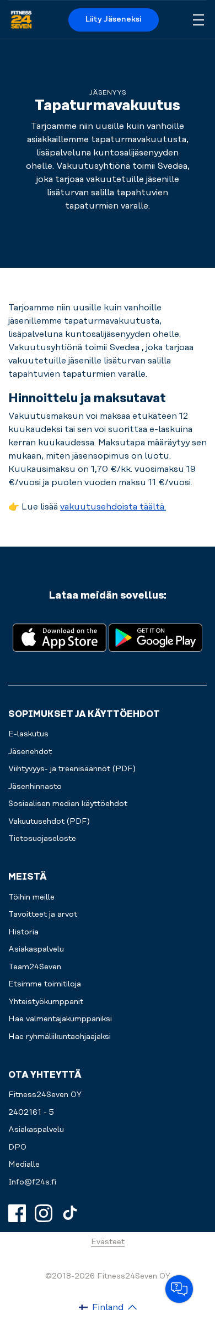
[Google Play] (155, 636)
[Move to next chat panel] (179, 1289)
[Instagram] (43, 1213)
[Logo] (21, 20)
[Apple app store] (59, 636)
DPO (17, 1147)
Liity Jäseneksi (113, 19)
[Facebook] (17, 1213)
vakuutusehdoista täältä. (113, 507)
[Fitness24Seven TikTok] (70, 1213)
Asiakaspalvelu (36, 1130)
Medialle (24, 1164)
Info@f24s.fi (32, 1182)
